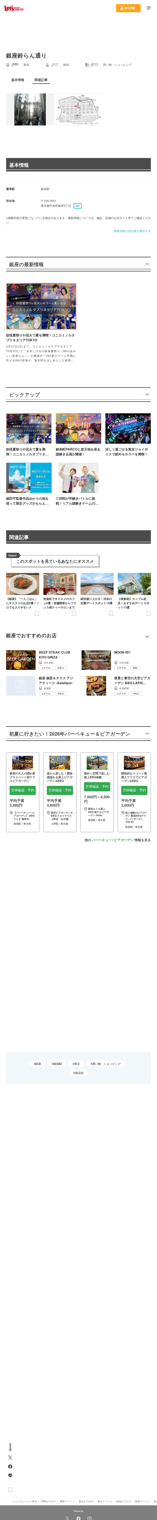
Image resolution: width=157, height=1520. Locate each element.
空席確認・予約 (22, 790)
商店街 (79, 1073)
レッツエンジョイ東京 (24, 1501)
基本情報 (19, 164)
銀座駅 (57, 1064)
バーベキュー (102, 839)
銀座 (38, 1064)
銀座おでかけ (123, 1501)
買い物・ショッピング (106, 1064)
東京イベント (105, 1501)
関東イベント (67, 1501)
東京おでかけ (86, 1501)
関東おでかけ (48, 1501)
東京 (77, 1064)
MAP (77, 206)
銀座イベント (142, 1501)
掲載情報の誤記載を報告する (132, 231)
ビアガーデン (124, 839)
